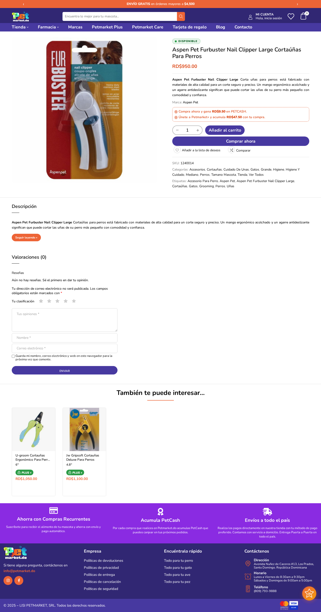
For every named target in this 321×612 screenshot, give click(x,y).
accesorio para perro (203, 181)
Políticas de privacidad (101, 567)
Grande (266, 169)
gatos (193, 186)
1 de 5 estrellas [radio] (41, 301)
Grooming (206, 186)
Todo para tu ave (177, 574)
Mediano (192, 174)
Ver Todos (256, 174)
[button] (303, 16)
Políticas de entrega (99, 574)
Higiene (278, 169)
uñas (230, 186)
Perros (205, 174)
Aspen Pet (190, 102)
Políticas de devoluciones (103, 560)
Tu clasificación (23, 301)
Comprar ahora (240, 141)
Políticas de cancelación (102, 581)
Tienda (242, 174)
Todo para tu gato (178, 567)
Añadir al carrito (225, 130)
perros (220, 186)
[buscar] (181, 16)
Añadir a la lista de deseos (201, 150)
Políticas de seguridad (101, 588)
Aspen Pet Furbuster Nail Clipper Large (265, 181)
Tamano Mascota (223, 174)
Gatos (255, 169)
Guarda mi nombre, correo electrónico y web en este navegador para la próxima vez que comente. (64, 357)
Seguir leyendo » (26, 237)
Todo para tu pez (177, 581)
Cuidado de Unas (236, 169)
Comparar (243, 150)
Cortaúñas (179, 186)
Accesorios (197, 169)
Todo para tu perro (178, 560)
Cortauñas (214, 169)
